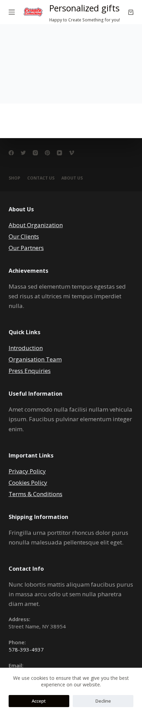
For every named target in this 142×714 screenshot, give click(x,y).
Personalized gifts (84, 8)
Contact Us (40, 178)
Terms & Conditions (35, 494)
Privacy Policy (27, 471)
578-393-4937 (26, 649)
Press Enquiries (30, 371)
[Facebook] (11, 152)
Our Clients (24, 236)
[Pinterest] (47, 152)
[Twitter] (23, 152)
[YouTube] (59, 152)
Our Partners (26, 248)
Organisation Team (35, 359)
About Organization (36, 225)
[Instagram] (35, 152)
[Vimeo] (71, 152)
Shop (14, 178)
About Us (72, 178)
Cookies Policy (28, 482)
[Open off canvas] (12, 12)
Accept (39, 701)
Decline (103, 701)
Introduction (26, 348)
